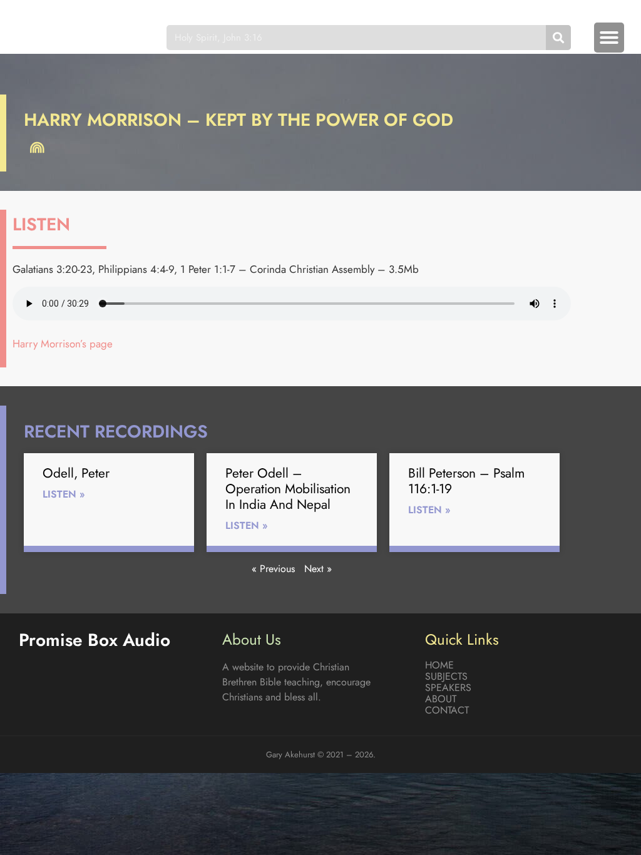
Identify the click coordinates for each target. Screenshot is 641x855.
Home (439, 665)
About (440, 699)
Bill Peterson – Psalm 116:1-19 (466, 481)
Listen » (64, 494)
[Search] (558, 37)
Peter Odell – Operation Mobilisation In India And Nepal (288, 489)
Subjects (446, 676)
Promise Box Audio (80, 37)
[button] (609, 38)
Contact (447, 710)
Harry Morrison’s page (63, 343)
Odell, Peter (76, 473)
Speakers (448, 688)
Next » (318, 568)
